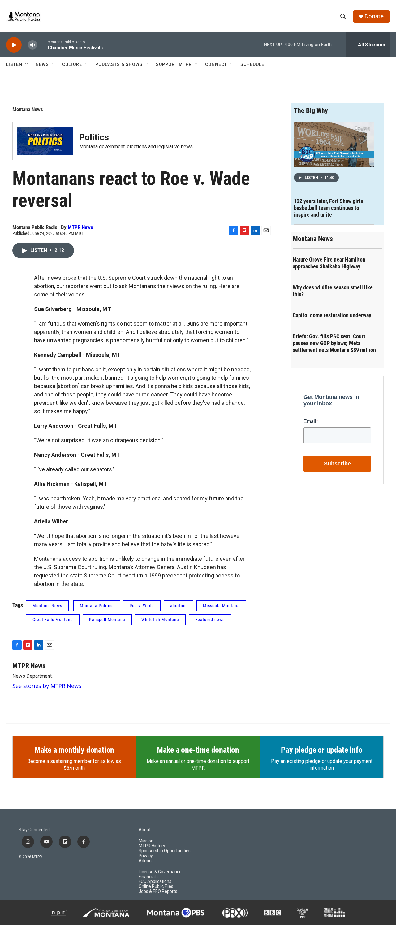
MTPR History (152, 846)
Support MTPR (174, 64)
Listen (14, 64)
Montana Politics (97, 605)
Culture (72, 64)
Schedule (252, 64)
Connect (216, 64)
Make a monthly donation (74, 749)
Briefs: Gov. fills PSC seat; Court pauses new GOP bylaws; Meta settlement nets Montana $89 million (334, 343)
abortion (178, 605)
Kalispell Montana (107, 619)
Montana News (27, 109)
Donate (374, 16)
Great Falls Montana (52, 619)
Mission (146, 841)
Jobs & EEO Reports (158, 891)
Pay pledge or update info (321, 749)
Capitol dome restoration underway (332, 315)
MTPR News (80, 227)
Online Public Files (156, 886)
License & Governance (160, 872)
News (42, 64)
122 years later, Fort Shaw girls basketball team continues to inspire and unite (328, 208)
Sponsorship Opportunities (165, 851)
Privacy (146, 856)
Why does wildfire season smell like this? (333, 290)
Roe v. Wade (142, 605)
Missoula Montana (221, 605)
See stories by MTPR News (46, 685)
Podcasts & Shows (119, 64)
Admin (145, 860)
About (145, 830)
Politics (94, 137)
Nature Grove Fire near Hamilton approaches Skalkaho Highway (329, 263)
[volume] (32, 45)
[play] (14, 45)
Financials (148, 877)
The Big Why (311, 111)
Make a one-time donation (198, 749)
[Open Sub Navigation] (26, 64)
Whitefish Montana (160, 619)
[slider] (42, 44)
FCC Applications (155, 881)
